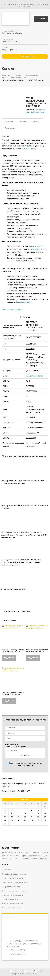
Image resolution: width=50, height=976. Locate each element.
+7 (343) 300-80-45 (26, 56)
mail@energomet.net (38, 249)
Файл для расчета (11, 744)
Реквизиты (10, 128)
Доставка (23, 122)
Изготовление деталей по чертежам (15, 882)
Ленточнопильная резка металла (14, 891)
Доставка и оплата (23, 302)
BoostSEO (38, 971)
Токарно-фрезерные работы (12, 899)
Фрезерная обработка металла (13, 904)
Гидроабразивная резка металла (14, 874)
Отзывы (36, 122)
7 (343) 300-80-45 (28, 149)
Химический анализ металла (12, 908)
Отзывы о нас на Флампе (12, 310)
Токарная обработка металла (12, 895)
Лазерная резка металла (11, 887)
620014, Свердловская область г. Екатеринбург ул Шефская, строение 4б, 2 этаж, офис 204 (24, 943)
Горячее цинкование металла (12, 878)
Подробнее (9, 658)
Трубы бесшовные (37, 112)
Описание (9, 122)
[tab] (9, 121)
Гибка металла (7, 870)
